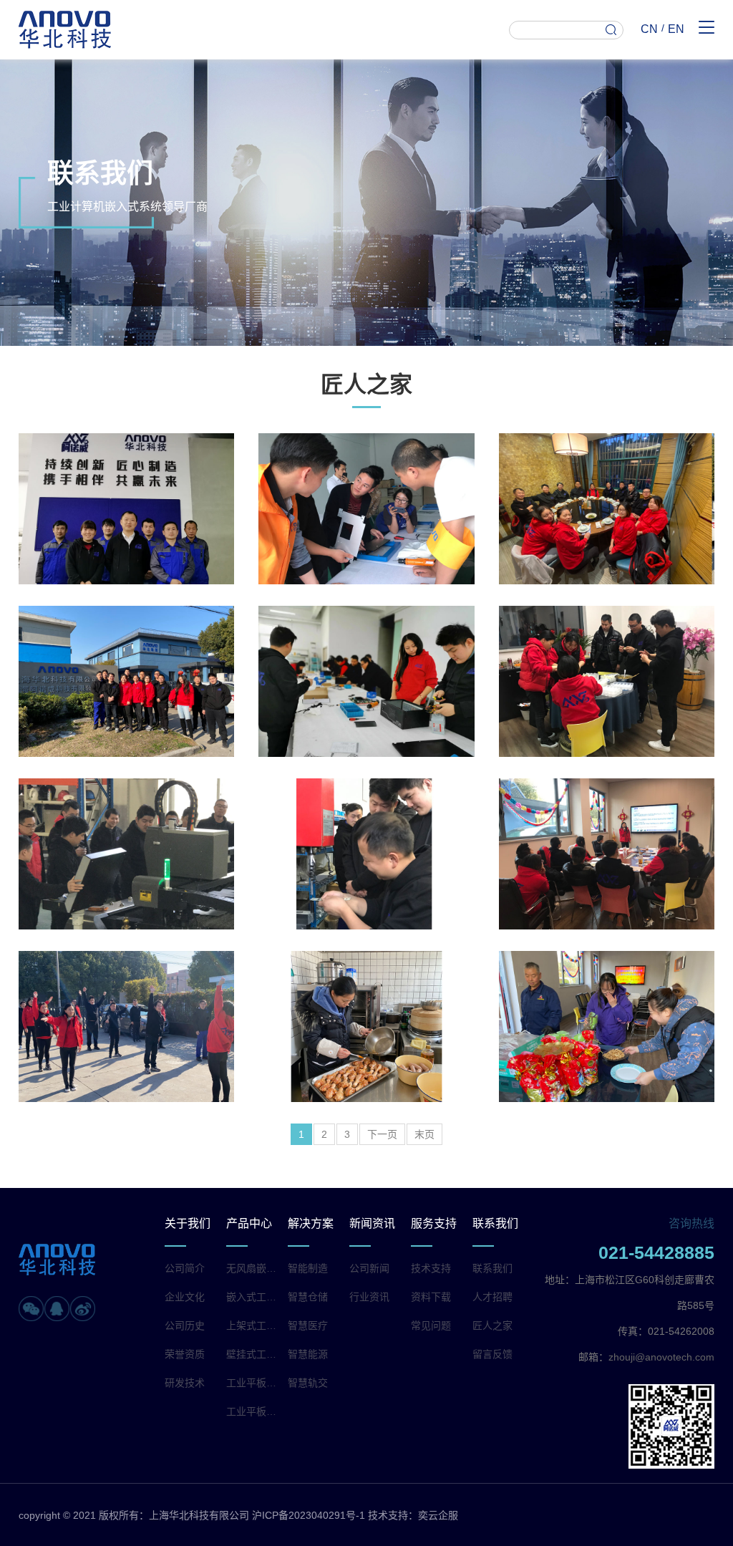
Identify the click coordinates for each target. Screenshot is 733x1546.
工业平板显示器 (253, 1411)
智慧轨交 (308, 1382)
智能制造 (308, 1268)
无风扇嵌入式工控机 (253, 1268)
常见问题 (431, 1325)
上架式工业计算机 (253, 1325)
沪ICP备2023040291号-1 (308, 1515)
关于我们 (187, 1223)
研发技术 (185, 1382)
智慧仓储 (308, 1297)
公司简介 (185, 1268)
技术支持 (431, 1268)
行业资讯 (369, 1297)
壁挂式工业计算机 (253, 1354)
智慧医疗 (308, 1325)
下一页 (382, 1134)
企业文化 (185, 1297)
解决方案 (311, 1223)
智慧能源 (308, 1354)
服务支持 (434, 1223)
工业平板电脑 (253, 1382)
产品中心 (249, 1223)
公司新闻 (369, 1268)
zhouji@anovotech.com (661, 1357)
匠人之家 (492, 1325)
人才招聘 (492, 1297)
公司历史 (185, 1325)
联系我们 (495, 1223)
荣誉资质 (185, 1354)
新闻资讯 (372, 1223)
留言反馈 (492, 1354)
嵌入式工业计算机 (253, 1297)
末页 (424, 1134)
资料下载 (431, 1297)
